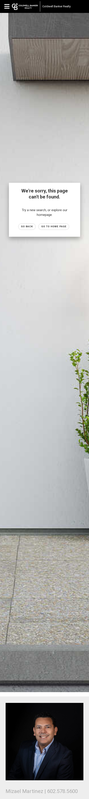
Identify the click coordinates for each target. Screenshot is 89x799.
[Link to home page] (25, 6)
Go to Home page (54, 226)
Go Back (27, 226)
